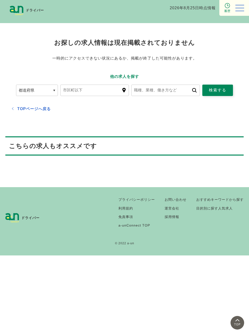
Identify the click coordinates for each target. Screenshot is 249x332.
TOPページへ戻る (34, 109)
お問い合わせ (176, 199)
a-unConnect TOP (134, 225)
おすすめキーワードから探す (220, 199)
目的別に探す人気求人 (214, 208)
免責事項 (125, 217)
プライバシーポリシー (136, 199)
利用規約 (125, 208)
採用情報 (172, 217)
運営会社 (172, 208)
